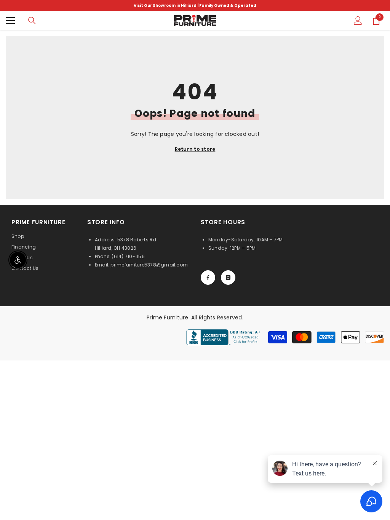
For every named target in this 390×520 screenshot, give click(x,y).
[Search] (32, 20)
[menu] (10, 20)
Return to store (195, 149)
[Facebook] (208, 277)
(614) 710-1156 (128, 256)
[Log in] (358, 20)
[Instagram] (228, 277)
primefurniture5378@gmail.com (149, 265)
